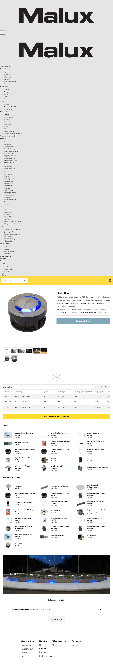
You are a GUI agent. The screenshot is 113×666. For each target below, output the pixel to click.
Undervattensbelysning (11, 151)
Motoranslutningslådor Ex (12, 221)
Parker (6, 94)
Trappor (6, 92)
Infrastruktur (4, 86)
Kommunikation (5, 243)
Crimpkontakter (9, 251)
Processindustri (9, 122)
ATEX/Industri (4, 163)
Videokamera (8, 190)
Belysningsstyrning (10, 160)
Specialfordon (8, 109)
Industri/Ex (3, 112)
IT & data (7, 197)
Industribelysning (9, 158)
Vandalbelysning (9, 147)
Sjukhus (7, 75)
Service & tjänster (5, 256)
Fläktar (6, 176)
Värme (6, 204)
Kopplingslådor (9, 179)
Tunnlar (6, 90)
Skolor (6, 72)
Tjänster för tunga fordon (12, 229)
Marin (6, 129)
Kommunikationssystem (12, 234)
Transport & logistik (10, 107)
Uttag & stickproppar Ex (12, 224)
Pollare (6, 215)
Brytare (6, 172)
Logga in (2, 274)
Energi (6, 126)
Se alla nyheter (56, 619)
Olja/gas (7, 120)
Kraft (1, 206)
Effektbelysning (9, 153)
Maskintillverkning (10, 131)
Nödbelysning (8, 142)
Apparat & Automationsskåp (13, 133)
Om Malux (7, 267)
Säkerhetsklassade (10, 82)
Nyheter (43, 645)
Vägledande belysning (11, 156)
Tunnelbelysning (9, 149)
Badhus (6, 79)
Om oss (75, 645)
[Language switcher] (4, 275)
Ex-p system (8, 174)
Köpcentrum (8, 77)
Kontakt (6, 271)
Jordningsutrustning (10, 200)
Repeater (7, 254)
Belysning (3, 138)
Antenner (7, 247)
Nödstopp (7, 188)
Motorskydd (8, 186)
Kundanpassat (9, 117)
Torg (5, 97)
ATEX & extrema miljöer (12, 115)
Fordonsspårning (9, 239)
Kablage (6, 249)
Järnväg (6, 105)
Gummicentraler (9, 212)
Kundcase (3, 258)
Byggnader (3, 69)
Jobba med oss (8, 269)
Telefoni (6, 202)
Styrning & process (10, 193)
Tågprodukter (8, 241)
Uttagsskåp (8, 217)
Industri (6, 84)
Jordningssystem (9, 232)
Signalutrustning (9, 195)
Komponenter (8, 181)
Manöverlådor (8, 183)
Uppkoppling (8, 236)
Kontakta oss (45, 652)
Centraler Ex (8, 219)
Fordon (2, 101)
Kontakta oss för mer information (56, 416)
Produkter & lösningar (7, 136)
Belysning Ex (8, 144)
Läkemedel (7, 124)
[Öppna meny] (2, 32)
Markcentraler (9, 210)
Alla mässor (57, 645)
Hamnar (7, 99)
